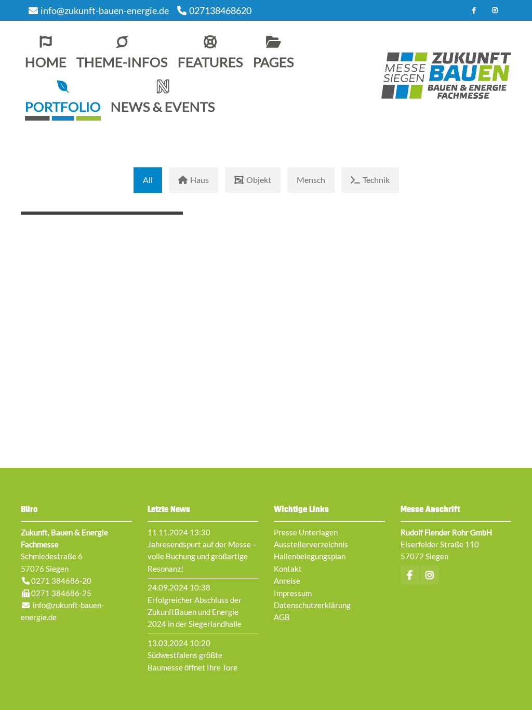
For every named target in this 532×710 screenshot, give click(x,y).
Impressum (293, 593)
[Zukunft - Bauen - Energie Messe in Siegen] (446, 75)
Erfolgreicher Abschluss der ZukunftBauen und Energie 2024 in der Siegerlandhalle (195, 612)
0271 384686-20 (61, 580)
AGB (282, 617)
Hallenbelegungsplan (309, 556)
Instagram (494, 10)
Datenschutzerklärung (312, 605)
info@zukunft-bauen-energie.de (105, 10)
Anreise (287, 580)
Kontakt (288, 568)
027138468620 (220, 10)
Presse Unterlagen (306, 532)
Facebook (473, 10)
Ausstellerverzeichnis (311, 544)
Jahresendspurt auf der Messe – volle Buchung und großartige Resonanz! (202, 556)
